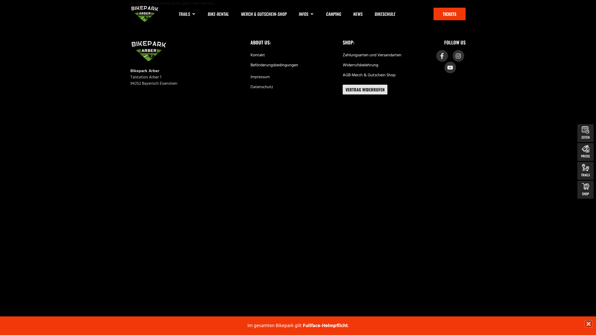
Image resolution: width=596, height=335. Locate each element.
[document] (298, 167)
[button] (588, 324)
